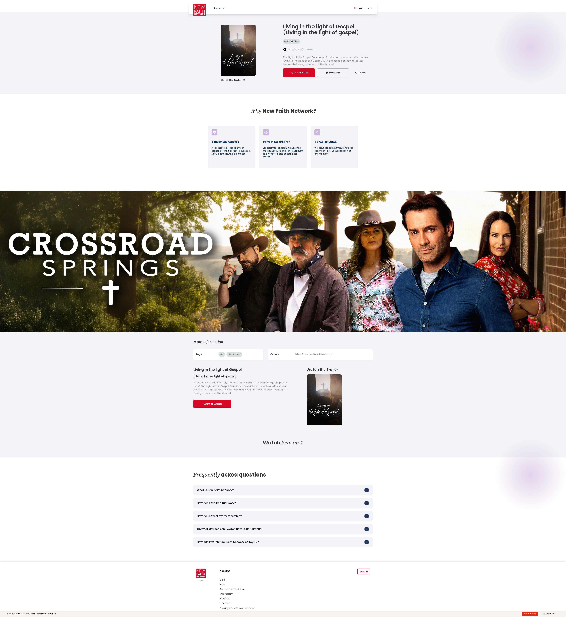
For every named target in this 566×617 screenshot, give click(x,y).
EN (368, 8)
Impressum (226, 594)
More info (335, 72)
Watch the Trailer (231, 80)
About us (225, 598)
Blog (222, 579)
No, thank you (549, 613)
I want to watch (212, 404)
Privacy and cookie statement (237, 608)
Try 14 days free (298, 72)
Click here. (52, 614)
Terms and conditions (232, 589)
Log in (364, 571)
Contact (225, 603)
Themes (217, 8)
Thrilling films (234, 354)
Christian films (291, 41)
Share (362, 72)
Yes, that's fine (530, 613)
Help (222, 584)
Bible (222, 354)
